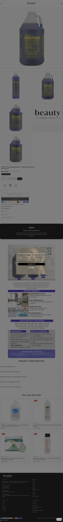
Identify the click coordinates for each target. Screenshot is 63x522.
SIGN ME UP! (31, 264)
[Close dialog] (45, 249)
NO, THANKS (31, 267)
